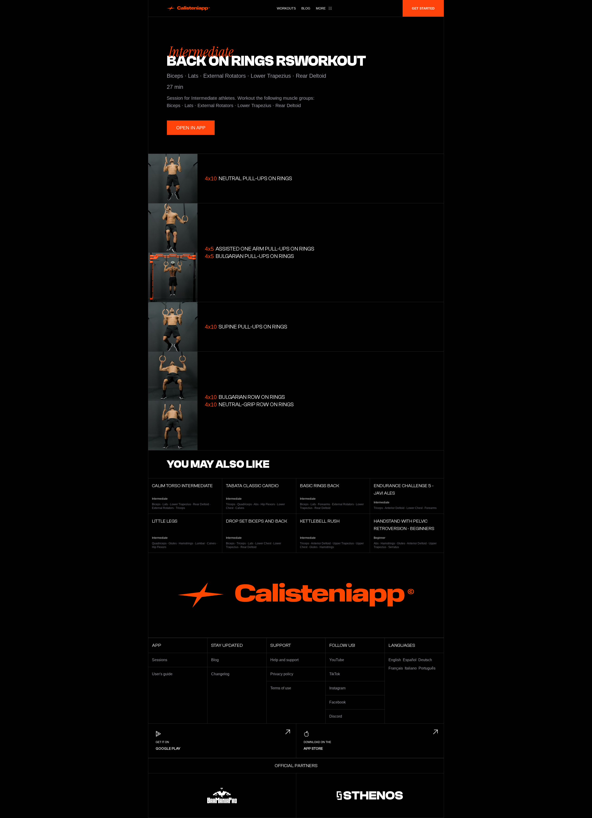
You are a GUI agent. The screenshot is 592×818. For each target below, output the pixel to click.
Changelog (220, 674)
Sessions (159, 660)
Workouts (286, 8)
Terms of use (280, 688)
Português (427, 668)
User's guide (162, 674)
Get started (423, 8)
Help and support (284, 660)
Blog (305, 8)
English (394, 660)
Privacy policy (281, 674)
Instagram (337, 688)
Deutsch (425, 660)
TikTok (334, 674)
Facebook (337, 702)
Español (409, 660)
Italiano (411, 668)
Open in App (190, 127)
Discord (335, 716)
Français (395, 668)
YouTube (336, 660)
